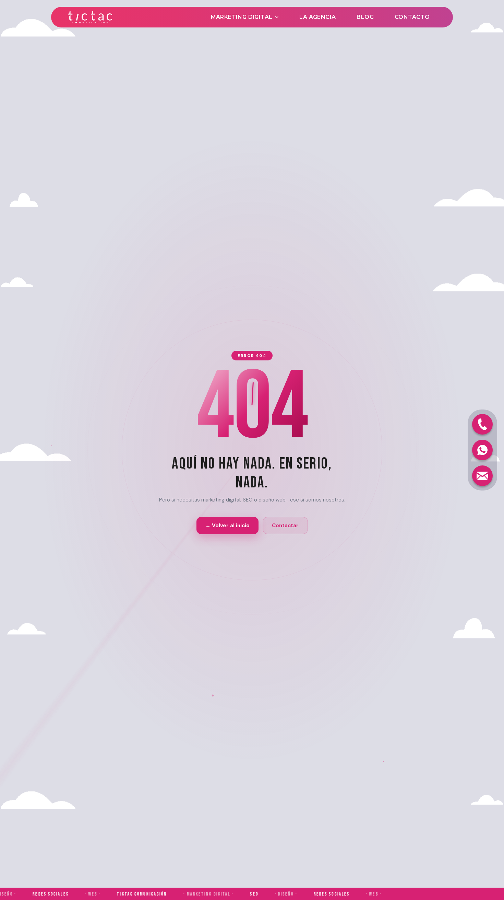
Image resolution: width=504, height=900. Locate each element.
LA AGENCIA (317, 17)
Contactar (285, 525)
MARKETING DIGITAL (242, 17)
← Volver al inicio (227, 525)
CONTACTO (412, 17)
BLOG (365, 17)
